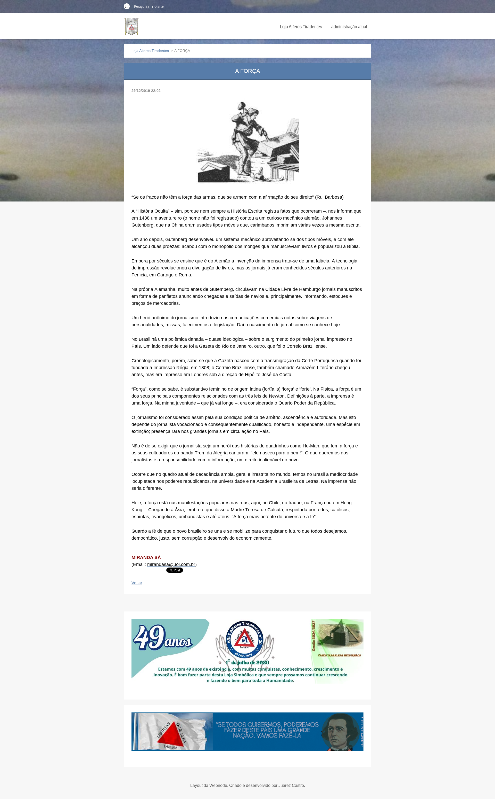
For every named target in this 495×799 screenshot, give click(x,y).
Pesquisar (127, 6)
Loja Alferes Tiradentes (301, 27)
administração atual (349, 27)
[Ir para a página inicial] (131, 29)
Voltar (136, 583)
